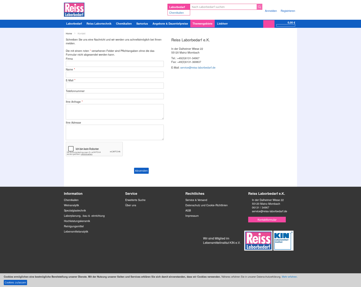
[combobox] (226, 7)
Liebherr (222, 23)
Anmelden (271, 11)
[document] (180, 280)
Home (69, 33)
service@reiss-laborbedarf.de (197, 67)
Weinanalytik (71, 205)
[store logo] (74, 9)
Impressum (192, 216)
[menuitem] (124, 23)
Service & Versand (196, 200)
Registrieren (288, 11)
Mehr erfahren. (290, 276)
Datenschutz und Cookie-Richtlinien (206, 205)
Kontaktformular (267, 219)
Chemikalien (176, 12)
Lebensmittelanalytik (76, 231)
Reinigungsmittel (74, 226)
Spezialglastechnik (75, 210)
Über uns (130, 205)
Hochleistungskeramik (77, 221)
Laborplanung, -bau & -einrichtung (84, 216)
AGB (188, 210)
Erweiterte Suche (135, 200)
